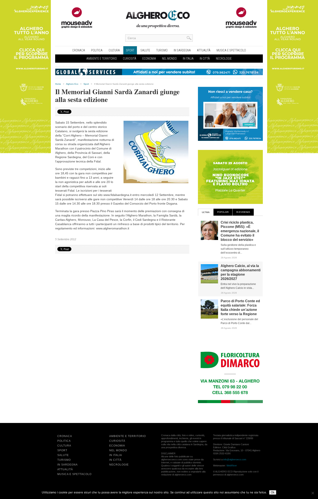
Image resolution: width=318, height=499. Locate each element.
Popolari (223, 212)
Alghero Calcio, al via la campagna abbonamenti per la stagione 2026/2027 (240, 272)
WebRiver (231, 465)
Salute (145, 50)
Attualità (203, 50)
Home (58, 84)
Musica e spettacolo (231, 50)
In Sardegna (182, 50)
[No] (312, 493)
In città (205, 58)
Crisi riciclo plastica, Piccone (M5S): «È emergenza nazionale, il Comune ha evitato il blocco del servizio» (240, 231)
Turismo (162, 50)
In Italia (188, 58)
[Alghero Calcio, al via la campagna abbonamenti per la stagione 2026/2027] (209, 282)
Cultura (114, 50)
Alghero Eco (72, 84)
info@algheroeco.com (234, 459)
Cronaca (78, 50)
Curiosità (129, 58)
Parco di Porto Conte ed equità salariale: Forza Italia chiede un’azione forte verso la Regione (240, 307)
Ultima (206, 212)
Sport (130, 50)
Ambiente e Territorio (101, 58)
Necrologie (224, 58)
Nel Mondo (169, 58)
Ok (273, 492)
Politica (97, 50)
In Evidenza (243, 212)
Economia (149, 58)
